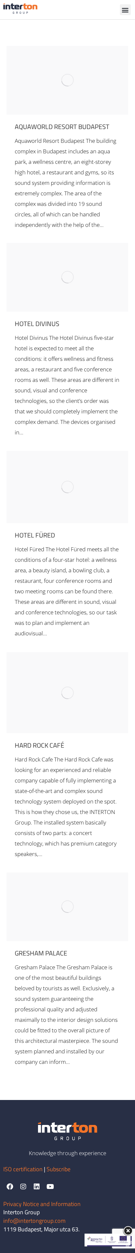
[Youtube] (50, 1186)
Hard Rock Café (39, 745)
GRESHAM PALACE (41, 953)
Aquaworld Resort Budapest (62, 126)
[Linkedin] (36, 1186)
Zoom (58, 80)
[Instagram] (23, 1186)
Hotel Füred (35, 535)
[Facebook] (9, 1186)
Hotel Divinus (37, 324)
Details (76, 80)
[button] (125, 9)
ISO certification (23, 1169)
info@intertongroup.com (34, 1220)
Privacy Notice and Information (42, 1203)
